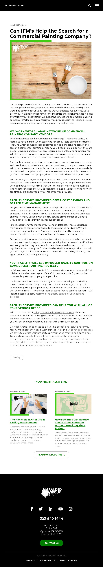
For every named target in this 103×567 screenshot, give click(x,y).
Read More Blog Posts (51, 454)
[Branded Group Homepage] (51, 492)
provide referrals (66, 157)
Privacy (30, 561)
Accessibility (47, 561)
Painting (17, 357)
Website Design (68, 561)
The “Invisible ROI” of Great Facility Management (27, 421)
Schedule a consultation (29, 342)
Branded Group (14, 5)
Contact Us (52, 543)
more (30, 443)
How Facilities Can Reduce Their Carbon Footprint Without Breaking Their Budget (72, 424)
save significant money (26, 234)
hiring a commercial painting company (54, 312)
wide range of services (80, 330)
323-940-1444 (51, 518)
